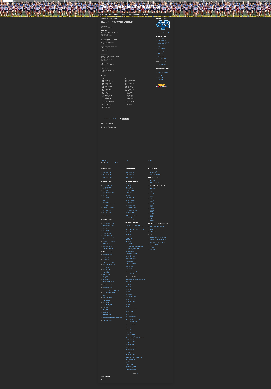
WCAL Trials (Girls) (130, 339)
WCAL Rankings (153, 228)
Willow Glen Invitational (131, 263)
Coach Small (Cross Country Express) (158, 251)
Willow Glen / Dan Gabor (131, 215)
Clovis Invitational (161, 48)
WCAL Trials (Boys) (130, 341)
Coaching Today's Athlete (155, 174)
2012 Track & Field (130, 172)
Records (116, 14)
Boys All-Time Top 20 (154, 182)
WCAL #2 (160, 46)
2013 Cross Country (107, 176)
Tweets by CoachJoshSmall (162, 32)
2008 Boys (152, 220)
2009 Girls (152, 215)
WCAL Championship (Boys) (109, 264)
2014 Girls (152, 198)
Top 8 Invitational (130, 197)
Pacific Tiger (105, 200)
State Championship (107, 185)
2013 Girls (152, 201)
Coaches (129, 14)
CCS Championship (162, 40)
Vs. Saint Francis (130, 212)
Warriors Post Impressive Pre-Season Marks (136, 319)
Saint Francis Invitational (131, 210)
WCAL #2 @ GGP (106, 269)
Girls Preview (129, 270)
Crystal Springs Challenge (108, 207)
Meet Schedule (108, 14)
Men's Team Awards (107, 256)
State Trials (128, 233)
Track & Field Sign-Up (131, 273)
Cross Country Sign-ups (108, 248)
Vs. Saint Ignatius (130, 202)
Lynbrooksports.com (162, 74)
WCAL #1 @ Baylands (107, 272)
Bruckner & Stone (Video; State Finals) (158, 237)
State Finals (128, 231)
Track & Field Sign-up (131, 219)
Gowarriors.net (161, 70)
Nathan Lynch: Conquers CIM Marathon (111, 290)
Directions (122, 14)
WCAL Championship (162, 45)
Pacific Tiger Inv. (161, 51)
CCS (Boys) (105, 188)
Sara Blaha (152, 247)
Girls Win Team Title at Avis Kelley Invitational (136, 357)
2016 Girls (152, 191)
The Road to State (162, 38)
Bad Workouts (153, 172)
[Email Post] (120, 118)
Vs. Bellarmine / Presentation (132, 248)
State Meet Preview (107, 259)
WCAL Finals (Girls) (130, 190)
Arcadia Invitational (130, 200)
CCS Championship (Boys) (108, 223)
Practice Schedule (146, 14)
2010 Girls (152, 211)
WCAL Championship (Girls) (109, 262)
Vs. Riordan (128, 199)
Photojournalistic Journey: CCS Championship (163, 43)
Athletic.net (160, 80)
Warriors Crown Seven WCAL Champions (135, 337)
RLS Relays (160, 55)
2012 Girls (152, 205)
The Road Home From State (109, 292)
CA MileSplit (160, 79)
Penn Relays (129, 243)
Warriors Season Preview (108, 281)
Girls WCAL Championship (108, 193)
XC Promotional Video (107, 320)
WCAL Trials (128, 192)
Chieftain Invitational (107, 235)
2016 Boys (152, 193)
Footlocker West (106, 183)
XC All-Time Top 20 (162, 64)
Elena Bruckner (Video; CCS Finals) (158, 239)
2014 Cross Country (107, 177)
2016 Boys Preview (107, 212)
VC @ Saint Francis (130, 256)
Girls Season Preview (107, 244)
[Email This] (123, 119)
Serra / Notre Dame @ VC (132, 260)
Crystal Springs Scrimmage (109, 241)
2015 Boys (152, 196)
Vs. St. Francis (129, 352)
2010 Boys (152, 213)
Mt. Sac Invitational (107, 299)
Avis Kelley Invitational (131, 207)
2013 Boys (152, 203)
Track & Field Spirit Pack (131, 271)
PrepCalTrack (161, 75)
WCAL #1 (160, 50)
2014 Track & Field (130, 176)
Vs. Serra (128, 193)
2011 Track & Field (130, 171)
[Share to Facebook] (127, 119)
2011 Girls (152, 208)
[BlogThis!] (124, 119)
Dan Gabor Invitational (131, 265)
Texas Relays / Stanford (131, 253)
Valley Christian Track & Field (130, 6)
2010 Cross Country (107, 171)
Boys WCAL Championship (108, 192)
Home (101, 14)
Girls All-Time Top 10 (154, 188)
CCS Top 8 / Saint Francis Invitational (134, 246)
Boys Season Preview (107, 246)
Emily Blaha (152, 246)
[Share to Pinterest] (128, 119)
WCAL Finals (129, 238)
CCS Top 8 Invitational (131, 296)
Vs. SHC (128, 209)
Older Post (149, 160)
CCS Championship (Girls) (108, 225)
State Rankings (153, 231)
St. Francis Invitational (131, 362)
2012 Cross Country (107, 174)
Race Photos (136, 14)
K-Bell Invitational (130, 261)
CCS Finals (128, 185)
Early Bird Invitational (107, 277)
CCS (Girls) (105, 190)
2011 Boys (152, 210)
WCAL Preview (106, 266)
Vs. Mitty (128, 195)
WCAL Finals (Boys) (130, 188)
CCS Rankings (153, 229)
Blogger (138, 373)
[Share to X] (125, 119)
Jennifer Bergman (154, 244)
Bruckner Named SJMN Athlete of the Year (135, 229)
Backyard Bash (106, 202)
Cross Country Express (163, 72)
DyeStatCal (160, 77)
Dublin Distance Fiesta (131, 258)
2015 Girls (152, 195)
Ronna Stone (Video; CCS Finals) (157, 242)
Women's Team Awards (108, 254)
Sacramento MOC (130, 344)
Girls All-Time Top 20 (154, 180)
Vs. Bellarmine (129, 294)
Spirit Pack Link (106, 215)
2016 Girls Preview (107, 210)
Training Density (153, 171)
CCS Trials (128, 187)
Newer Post (104, 160)
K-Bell (127, 214)
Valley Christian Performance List (157, 226)
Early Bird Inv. (161, 53)
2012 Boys (152, 206)
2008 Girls (152, 218)
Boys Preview (129, 268)
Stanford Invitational (107, 233)
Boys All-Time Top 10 (154, 190)
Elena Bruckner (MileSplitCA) (156, 240)
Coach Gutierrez (153, 249)
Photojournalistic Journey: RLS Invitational (112, 204)
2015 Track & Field (130, 177)
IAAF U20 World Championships (133, 225)
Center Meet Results (107, 267)
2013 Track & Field (130, 174)
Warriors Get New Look (108, 214)
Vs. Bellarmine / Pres (130, 205)
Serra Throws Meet (130, 359)
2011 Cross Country (107, 172)
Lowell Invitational (106, 274)
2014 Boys (152, 200)
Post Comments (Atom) (112, 162)
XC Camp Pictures (162, 58)
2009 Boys (152, 216)
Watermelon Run (161, 56)
